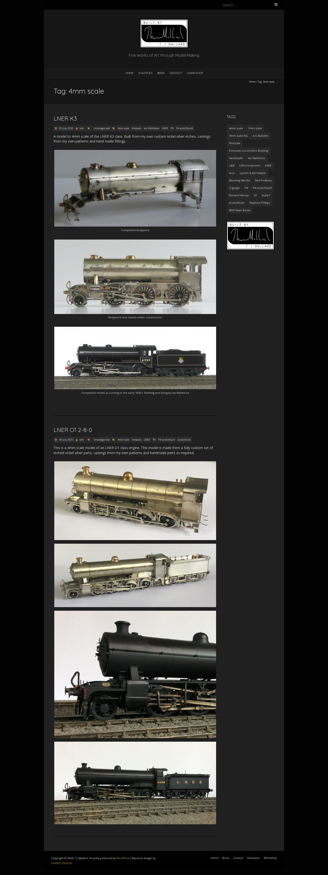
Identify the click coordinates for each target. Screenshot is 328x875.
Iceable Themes (61, 863)
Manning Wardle (239, 180)
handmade (236, 158)
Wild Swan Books (239, 210)
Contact (176, 73)
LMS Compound (249, 165)
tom (81, 128)
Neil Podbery (263, 180)
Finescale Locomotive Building (248, 150)
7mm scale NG (238, 135)
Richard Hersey (239, 195)
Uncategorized (102, 128)
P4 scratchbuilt (184, 128)
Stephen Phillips (259, 202)
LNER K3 (65, 118)
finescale (136, 128)
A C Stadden (260, 135)
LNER (165, 128)
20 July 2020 (65, 128)
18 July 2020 (65, 439)
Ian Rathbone (151, 128)
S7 (255, 195)
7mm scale (255, 128)
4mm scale (123, 128)
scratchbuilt (184, 439)
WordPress (123, 858)
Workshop (195, 73)
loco (232, 173)
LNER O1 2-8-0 (73, 429)
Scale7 (266, 195)
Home (129, 73)
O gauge (234, 188)
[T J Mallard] (164, 21)
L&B (231, 165)
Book (161, 73)
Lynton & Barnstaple (253, 173)
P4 (172, 128)
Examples (145, 73)
